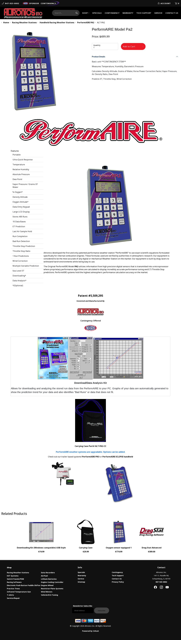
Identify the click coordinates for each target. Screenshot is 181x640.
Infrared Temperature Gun (19, 592)
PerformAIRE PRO (90, 456)
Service (158, 13)
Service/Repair (13, 598)
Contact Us (171, 13)
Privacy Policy (118, 582)
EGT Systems (12, 576)
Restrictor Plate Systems (52, 588)
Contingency (112, 13)
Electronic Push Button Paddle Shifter (23, 585)
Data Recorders (48, 572)
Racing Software (14, 582)
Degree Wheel (47, 585)
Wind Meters (46, 592)
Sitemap (81, 582)
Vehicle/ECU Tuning (49, 595)
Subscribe (101, 610)
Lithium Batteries (49, 579)
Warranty (128, 13)
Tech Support (143, 13)
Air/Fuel (44, 576)
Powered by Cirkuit (90, 631)
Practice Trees (13, 588)
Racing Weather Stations (18, 572)
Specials (97, 13)
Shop (85, 13)
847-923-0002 (161, 582)
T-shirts (10, 595)
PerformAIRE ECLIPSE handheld (117, 456)
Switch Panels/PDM (15, 579)
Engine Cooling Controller (52, 582)
